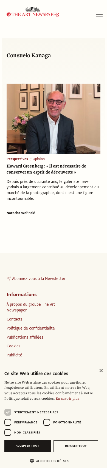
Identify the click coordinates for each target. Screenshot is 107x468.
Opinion (39, 159)
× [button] (101, 371)
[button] (51, 461)
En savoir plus (68, 398)
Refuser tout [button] (76, 446)
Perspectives (17, 159)
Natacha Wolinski (21, 213)
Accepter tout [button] (27, 446)
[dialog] (53, 416)
